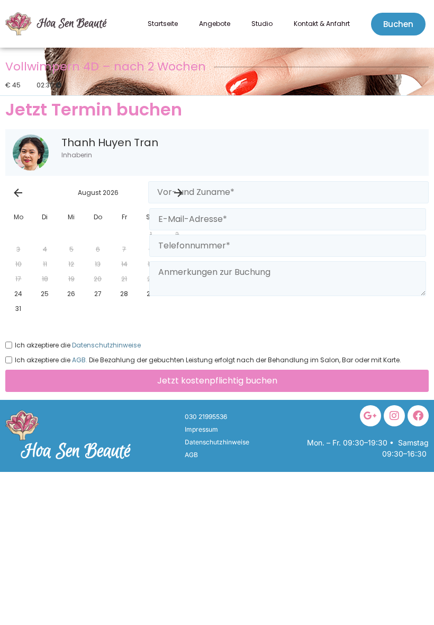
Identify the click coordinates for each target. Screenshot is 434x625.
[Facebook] (418, 415)
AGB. (78, 360)
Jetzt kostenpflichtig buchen (217, 380)
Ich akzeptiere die (78, 345)
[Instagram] (394, 415)
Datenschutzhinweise (105, 345)
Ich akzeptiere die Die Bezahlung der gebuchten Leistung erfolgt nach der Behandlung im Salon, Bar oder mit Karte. (208, 359)
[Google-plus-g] (370, 415)
